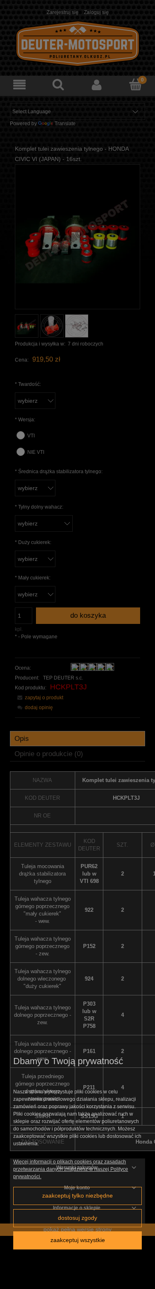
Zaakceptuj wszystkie (77, 1240)
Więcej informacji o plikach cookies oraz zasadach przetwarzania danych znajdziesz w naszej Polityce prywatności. (70, 1169)
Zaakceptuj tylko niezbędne (77, 1196)
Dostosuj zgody (77, 1218)
